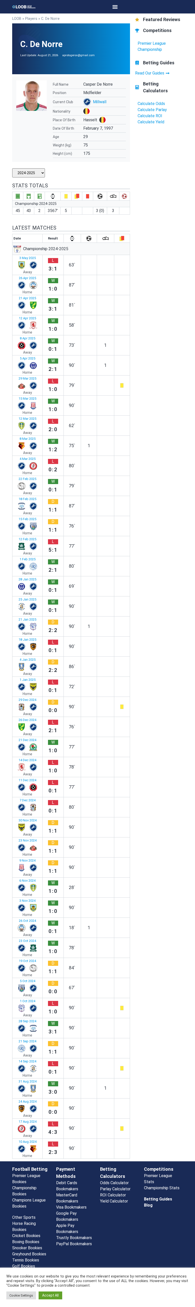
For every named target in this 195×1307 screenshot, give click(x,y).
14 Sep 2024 (27, 1061)
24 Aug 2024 (28, 1101)
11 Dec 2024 (27, 780)
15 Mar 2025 (27, 398)
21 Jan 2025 (27, 619)
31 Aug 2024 (28, 1081)
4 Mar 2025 (28, 459)
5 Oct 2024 (27, 981)
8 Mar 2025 (28, 439)
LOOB (16, 19)
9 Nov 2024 (27, 860)
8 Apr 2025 (27, 338)
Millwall (99, 101)
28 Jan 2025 (27, 579)
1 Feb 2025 (28, 559)
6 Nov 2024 (27, 880)
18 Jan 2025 (27, 639)
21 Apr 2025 (27, 298)
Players (31, 19)
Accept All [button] (50, 1295)
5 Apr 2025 (27, 358)
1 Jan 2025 (28, 680)
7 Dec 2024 (28, 800)
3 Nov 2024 (27, 901)
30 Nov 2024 (28, 820)
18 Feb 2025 (27, 499)
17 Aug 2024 (28, 1121)
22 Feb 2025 (27, 479)
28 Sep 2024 (27, 1021)
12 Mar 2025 (27, 418)
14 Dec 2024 (27, 760)
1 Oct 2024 (27, 1001)
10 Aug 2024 (28, 1142)
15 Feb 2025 (27, 519)
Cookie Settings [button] (21, 1295)
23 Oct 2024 (27, 941)
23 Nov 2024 (28, 840)
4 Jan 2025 (28, 660)
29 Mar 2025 (27, 378)
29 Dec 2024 (27, 700)
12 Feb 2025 (27, 539)
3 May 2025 (27, 258)
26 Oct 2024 (27, 921)
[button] (115, 7)
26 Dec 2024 (27, 720)
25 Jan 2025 (27, 599)
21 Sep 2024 (27, 1041)
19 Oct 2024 (27, 961)
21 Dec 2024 (27, 740)
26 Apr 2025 (27, 278)
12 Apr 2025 (27, 318)
